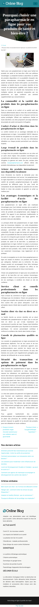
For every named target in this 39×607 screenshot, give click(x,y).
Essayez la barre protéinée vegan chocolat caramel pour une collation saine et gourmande (10, 432)
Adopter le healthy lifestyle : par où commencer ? (17, 495)
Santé (4, 45)
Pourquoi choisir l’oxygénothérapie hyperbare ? (30, 429)
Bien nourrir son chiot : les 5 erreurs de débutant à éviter (19, 487)
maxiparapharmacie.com (15, 163)
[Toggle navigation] (35, 3)
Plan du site (19, 606)
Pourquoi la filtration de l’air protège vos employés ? (18, 498)
